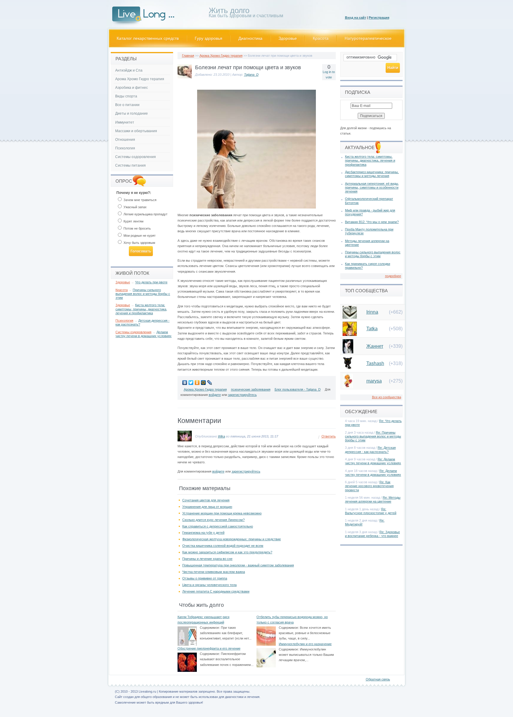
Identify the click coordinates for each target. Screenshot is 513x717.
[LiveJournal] (210, 382)
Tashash (375, 363)
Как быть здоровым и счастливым (246, 13)
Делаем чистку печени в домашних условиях (143, 334)
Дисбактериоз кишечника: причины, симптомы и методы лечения (372, 174)
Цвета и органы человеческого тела (209, 585)
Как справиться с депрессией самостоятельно (217, 526)
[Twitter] (191, 382)
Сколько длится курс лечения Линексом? (213, 520)
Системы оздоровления (135, 157)
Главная (188, 55)
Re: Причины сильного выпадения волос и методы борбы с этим (373, 436)
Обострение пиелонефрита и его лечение (209, 648)
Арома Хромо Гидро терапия (221, 55)
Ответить (329, 436)
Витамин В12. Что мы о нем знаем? (372, 222)
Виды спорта (126, 96)
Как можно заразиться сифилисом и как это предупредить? (227, 552)
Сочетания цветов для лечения (205, 500)
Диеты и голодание (131, 113)
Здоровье (287, 38)
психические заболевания (250, 389)
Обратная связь (378, 679)
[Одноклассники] (197, 382)
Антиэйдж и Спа (128, 70)
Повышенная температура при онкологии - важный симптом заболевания (238, 565)
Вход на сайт (355, 17)
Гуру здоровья (208, 38)
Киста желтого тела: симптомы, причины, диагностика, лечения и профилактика (141, 309)
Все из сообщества (386, 397)
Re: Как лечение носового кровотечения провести (369, 486)
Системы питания (130, 165)
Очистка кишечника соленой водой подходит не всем (222, 545)
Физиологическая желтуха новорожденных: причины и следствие (231, 539)
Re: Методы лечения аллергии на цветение (372, 499)
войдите (215, 395)
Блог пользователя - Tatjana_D (298, 389)
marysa (374, 380)
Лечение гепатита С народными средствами (215, 591)
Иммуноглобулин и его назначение (305, 644)
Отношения (125, 140)
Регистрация (379, 17)
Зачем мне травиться (139, 200)
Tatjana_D (251, 74)
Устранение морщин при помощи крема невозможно (222, 513)
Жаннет (374, 346)
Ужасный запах (135, 207)
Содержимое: (210, 627)
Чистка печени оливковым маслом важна (213, 572)
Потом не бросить (137, 228)
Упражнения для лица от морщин (207, 506)
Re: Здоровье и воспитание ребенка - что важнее (372, 534)
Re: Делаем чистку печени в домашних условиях (373, 461)
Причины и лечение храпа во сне (207, 558)
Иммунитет (124, 122)
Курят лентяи (133, 221)
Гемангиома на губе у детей (203, 532)
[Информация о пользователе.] (185, 77)
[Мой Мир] (203, 382)
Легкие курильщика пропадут (145, 214)
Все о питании (127, 105)
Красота (321, 38)
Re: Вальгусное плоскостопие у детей (370, 511)
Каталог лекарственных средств (148, 38)
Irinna (372, 312)
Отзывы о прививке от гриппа (204, 578)
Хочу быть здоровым (139, 242)
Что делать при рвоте (151, 282)
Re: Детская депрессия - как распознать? (370, 449)
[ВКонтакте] (185, 382)
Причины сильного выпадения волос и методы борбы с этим (142, 293)
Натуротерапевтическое (368, 38)
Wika (221, 436)
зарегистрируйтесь (242, 395)
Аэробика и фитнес (131, 88)
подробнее (393, 276)
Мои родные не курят (139, 235)
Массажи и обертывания (136, 131)
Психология (125, 148)
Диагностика (250, 38)
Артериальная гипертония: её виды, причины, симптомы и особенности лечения (372, 187)
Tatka (372, 328)
